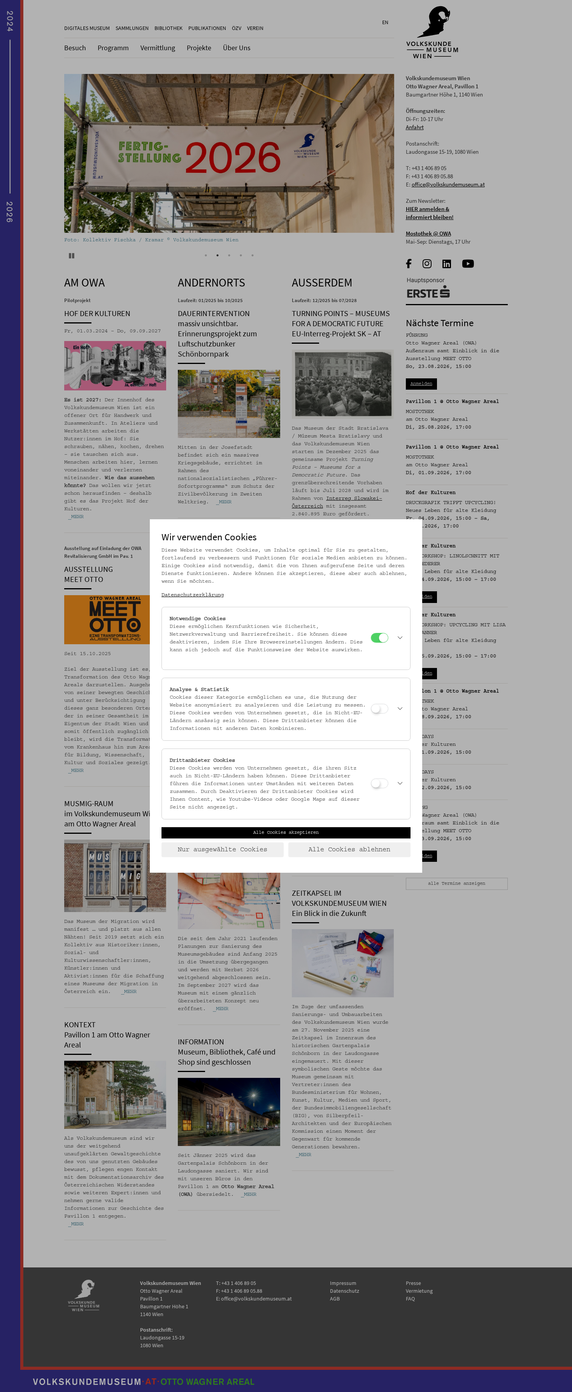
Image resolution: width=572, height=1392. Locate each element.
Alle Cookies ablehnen (349, 849)
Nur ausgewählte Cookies (222, 849)
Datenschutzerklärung (192, 595)
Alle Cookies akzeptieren (286, 833)
